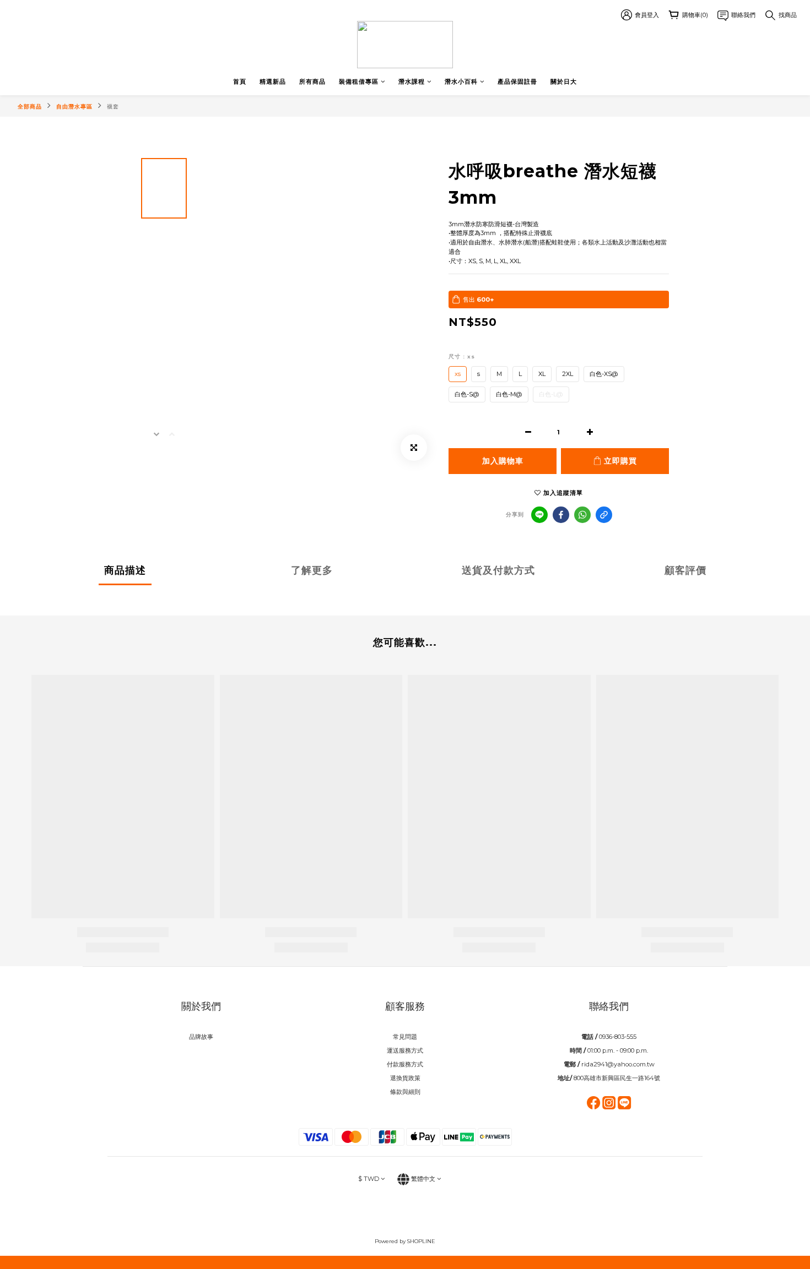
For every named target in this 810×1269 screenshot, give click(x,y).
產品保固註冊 (517, 81)
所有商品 (312, 81)
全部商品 (30, 107)
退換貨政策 (405, 1078)
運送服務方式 (405, 1050)
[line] (539, 514)
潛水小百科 (461, 81)
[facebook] (561, 514)
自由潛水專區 (74, 107)
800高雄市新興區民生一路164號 (617, 1078)
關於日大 (563, 81)
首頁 (239, 81)
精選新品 (273, 81)
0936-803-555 (617, 1037)
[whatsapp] (582, 514)
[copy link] (604, 514)
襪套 (113, 107)
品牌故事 (201, 1037)
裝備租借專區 (359, 81)
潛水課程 (411, 81)
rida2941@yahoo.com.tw (618, 1064)
